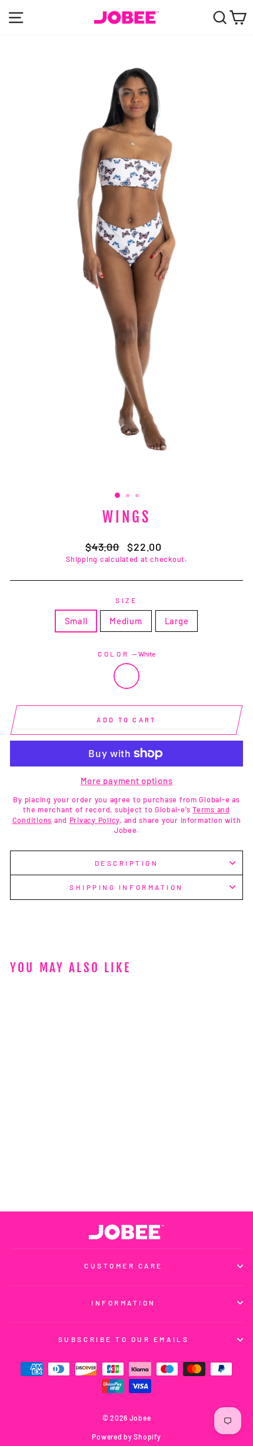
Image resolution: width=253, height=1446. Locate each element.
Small (76, 620)
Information (123, 1302)
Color (126, 654)
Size (126, 600)
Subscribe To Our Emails (123, 1339)
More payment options (127, 780)
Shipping (82, 559)
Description (127, 863)
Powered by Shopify (126, 1436)
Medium (125, 620)
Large (177, 620)
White (126, 676)
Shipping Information (126, 887)
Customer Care (123, 1265)
